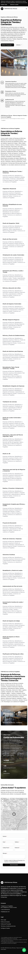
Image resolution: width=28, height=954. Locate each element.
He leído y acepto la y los (14, 861)
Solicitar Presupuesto (7, 44)
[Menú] (26, 9)
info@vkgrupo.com (5, 911)
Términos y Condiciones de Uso (11, 861)
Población (17, 847)
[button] (14, 814)
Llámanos (18, 44)
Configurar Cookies (5, 928)
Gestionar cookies (14, 4)
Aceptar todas (4, 4)
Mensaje (5, 853)
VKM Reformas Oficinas (10, 8)
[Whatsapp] (24, 950)
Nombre (5, 836)
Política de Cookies (5, 921)
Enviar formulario (14, 864)
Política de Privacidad (17, 860)
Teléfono (17, 842)
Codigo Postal (6, 847)
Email (4, 842)
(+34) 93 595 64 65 (5, 909)
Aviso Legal (3, 919)
